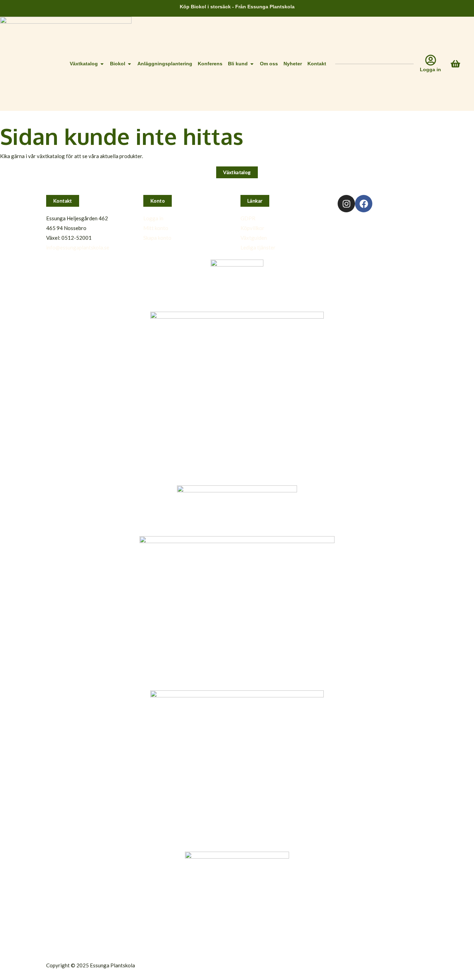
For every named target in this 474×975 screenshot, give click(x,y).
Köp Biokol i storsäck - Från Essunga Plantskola (237, 6)
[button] (62, 201)
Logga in (430, 69)
